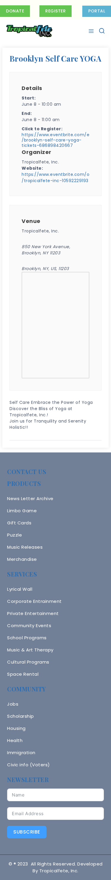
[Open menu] (92, 31)
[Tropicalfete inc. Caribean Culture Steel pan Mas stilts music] (29, 31)
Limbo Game (22, 511)
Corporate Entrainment (34, 601)
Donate (15, 11)
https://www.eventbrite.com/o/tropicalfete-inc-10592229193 (55, 177)
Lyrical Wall (19, 589)
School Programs (27, 638)
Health (14, 740)
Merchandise (22, 559)
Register (55, 11)
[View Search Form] (102, 31)
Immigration (21, 752)
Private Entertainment (33, 613)
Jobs (12, 704)
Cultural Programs (28, 662)
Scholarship (20, 716)
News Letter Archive (30, 498)
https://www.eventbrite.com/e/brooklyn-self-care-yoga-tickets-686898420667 (55, 140)
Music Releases (25, 547)
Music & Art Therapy (30, 650)
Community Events (29, 625)
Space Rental (22, 674)
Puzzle (14, 535)
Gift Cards (19, 523)
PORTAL (96, 11)
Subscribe (26, 831)
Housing (16, 728)
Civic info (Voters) (28, 765)
